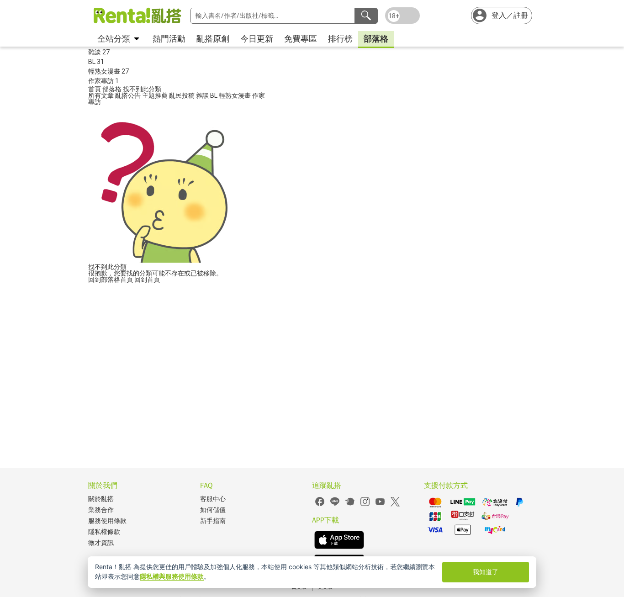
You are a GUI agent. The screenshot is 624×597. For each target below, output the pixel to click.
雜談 (203, 95)
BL (214, 95)
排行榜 (340, 38)
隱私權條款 (104, 532)
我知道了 (485, 572)
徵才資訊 (101, 543)
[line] (334, 505)
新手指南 (213, 521)
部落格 (376, 38)
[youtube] (380, 505)
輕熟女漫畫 (235, 95)
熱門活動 (169, 38)
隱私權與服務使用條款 (172, 576)
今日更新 (256, 38)
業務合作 (101, 510)
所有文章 (101, 95)
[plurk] (349, 505)
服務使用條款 (107, 521)
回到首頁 (147, 279)
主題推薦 (155, 95)
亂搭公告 (128, 95)
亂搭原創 (212, 38)
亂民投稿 (182, 95)
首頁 (95, 89)
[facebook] (319, 505)
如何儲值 (213, 510)
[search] (365, 15)
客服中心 (213, 499)
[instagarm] (365, 505)
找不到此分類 (142, 89)
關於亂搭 (101, 499)
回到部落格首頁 (111, 279)
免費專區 (300, 38)
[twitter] (395, 505)
